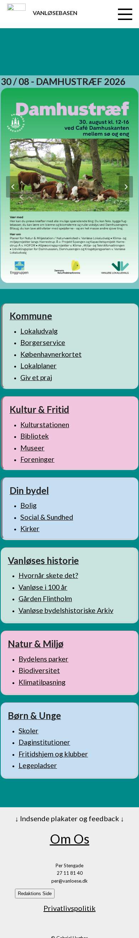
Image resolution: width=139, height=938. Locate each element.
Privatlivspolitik (69, 908)
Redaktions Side (35, 893)
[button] (125, 14)
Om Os (69, 839)
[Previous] (13, 187)
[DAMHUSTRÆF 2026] (69, 184)
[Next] (126, 187)
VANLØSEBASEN (55, 12)
